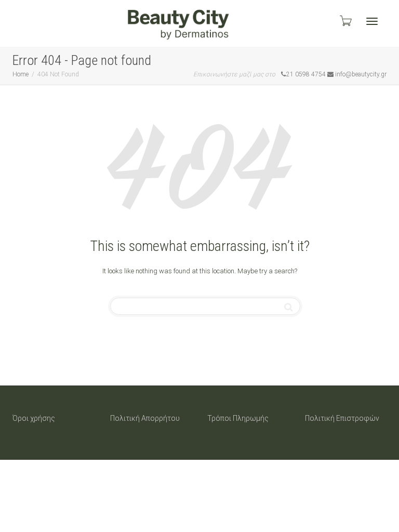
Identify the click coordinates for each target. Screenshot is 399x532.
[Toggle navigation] (372, 21)
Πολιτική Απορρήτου (145, 418)
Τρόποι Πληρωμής (238, 418)
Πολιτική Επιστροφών (342, 418)
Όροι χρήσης (33, 418)
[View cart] (345, 21)
